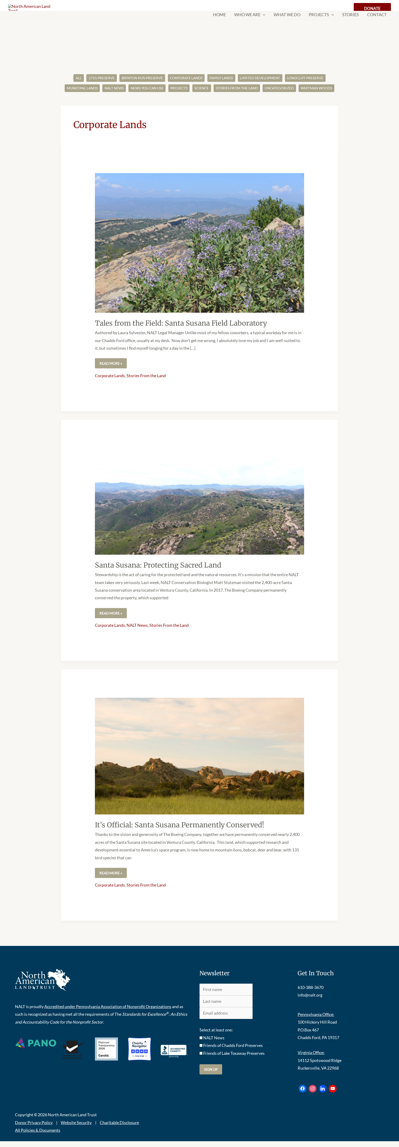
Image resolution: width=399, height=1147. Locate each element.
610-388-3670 (310, 987)
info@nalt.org (310, 994)
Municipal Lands (82, 88)
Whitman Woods (316, 88)
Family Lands (221, 78)
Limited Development (260, 78)
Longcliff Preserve (305, 78)
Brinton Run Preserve (142, 78)
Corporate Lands (186, 78)
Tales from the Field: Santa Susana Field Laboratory (181, 323)
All (79, 78)
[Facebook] (303, 1089)
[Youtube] (333, 1089)
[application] (262, 14)
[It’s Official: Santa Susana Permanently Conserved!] (199, 755)
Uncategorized (279, 88)
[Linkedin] (323, 1089)
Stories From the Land (237, 88)
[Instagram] (313, 1089)
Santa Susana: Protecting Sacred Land (158, 565)
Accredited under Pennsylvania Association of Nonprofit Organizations (107, 1006)
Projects (178, 88)
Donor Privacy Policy (34, 1122)
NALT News (114, 88)
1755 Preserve (102, 78)
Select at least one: (216, 1029)
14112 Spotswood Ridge (320, 1060)
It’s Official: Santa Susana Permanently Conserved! (179, 824)
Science (201, 88)
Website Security (76, 1122)
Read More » (110, 361)
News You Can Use (147, 88)
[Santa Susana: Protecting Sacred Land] (199, 500)
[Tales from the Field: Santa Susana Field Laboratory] (199, 242)
